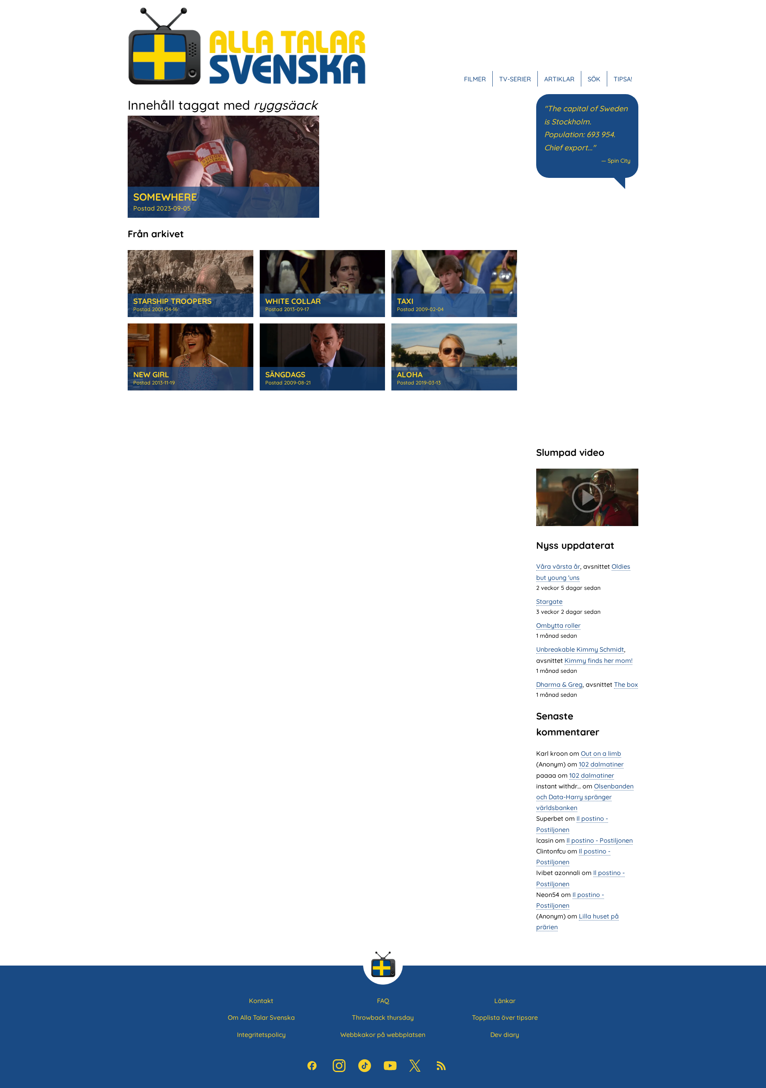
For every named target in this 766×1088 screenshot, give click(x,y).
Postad (162, 208)
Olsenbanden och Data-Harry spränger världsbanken (585, 797)
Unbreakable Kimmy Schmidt (580, 649)
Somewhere (165, 196)
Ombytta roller (558, 625)
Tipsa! (623, 79)
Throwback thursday (383, 1017)
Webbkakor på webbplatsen (382, 1035)
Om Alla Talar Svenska (261, 1017)
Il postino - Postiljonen (600, 840)
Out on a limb (601, 753)
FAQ (383, 1001)
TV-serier (515, 79)
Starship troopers (172, 301)
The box (626, 684)
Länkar (504, 1001)
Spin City (619, 160)
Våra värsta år (558, 566)
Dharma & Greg (559, 684)
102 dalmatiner (601, 764)
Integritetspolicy (261, 1035)
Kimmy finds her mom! (598, 660)
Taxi (405, 301)
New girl (151, 374)
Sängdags (285, 374)
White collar (293, 301)
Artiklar (559, 79)
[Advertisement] (587, 316)
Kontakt (261, 1001)
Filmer (475, 79)
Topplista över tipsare (505, 1017)
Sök (594, 79)
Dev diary (504, 1035)
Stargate (549, 601)
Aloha (409, 374)
